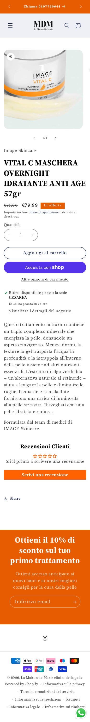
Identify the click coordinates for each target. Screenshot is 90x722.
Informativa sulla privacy (64, 684)
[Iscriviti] (74, 602)
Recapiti (73, 699)
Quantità (12, 225)
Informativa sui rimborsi (65, 707)
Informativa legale (24, 707)
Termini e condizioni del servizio (47, 692)
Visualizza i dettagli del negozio (40, 311)
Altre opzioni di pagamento (45, 279)
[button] (10, 25)
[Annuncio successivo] (81, 6)
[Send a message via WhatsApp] (81, 713)
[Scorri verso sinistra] (34, 138)
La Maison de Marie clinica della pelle (52, 678)
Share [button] (15, 498)
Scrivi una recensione (45, 474)
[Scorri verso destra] (56, 138)
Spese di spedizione (44, 212)
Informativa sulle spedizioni (38, 699)
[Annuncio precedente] (9, 6)
